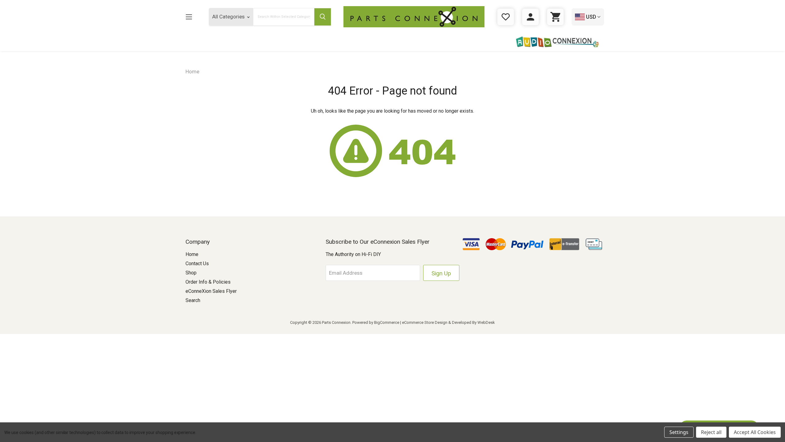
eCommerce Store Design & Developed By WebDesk (448, 322)
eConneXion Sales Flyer (211, 291)
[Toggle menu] (188, 16)
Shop (191, 273)
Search (193, 300)
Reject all (711, 432)
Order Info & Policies (208, 282)
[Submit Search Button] (322, 16)
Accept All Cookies (755, 432)
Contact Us (197, 263)
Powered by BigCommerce (375, 322)
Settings (678, 432)
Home (192, 254)
